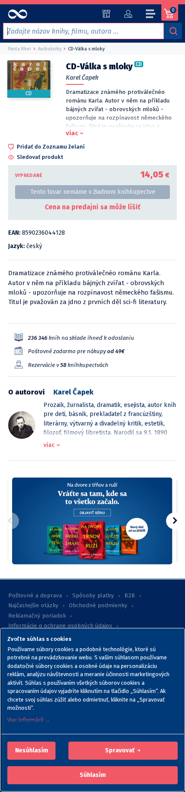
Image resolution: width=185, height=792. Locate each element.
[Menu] (151, 15)
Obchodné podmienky (98, 605)
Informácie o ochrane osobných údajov (60, 625)
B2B (129, 595)
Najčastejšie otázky (33, 605)
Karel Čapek (82, 77)
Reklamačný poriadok (37, 615)
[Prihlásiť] (128, 13)
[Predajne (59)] (106, 13)
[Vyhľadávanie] (173, 31)
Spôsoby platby (93, 595)
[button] (31, 751)
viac (72, 133)
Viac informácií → (28, 720)
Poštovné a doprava (35, 595)
